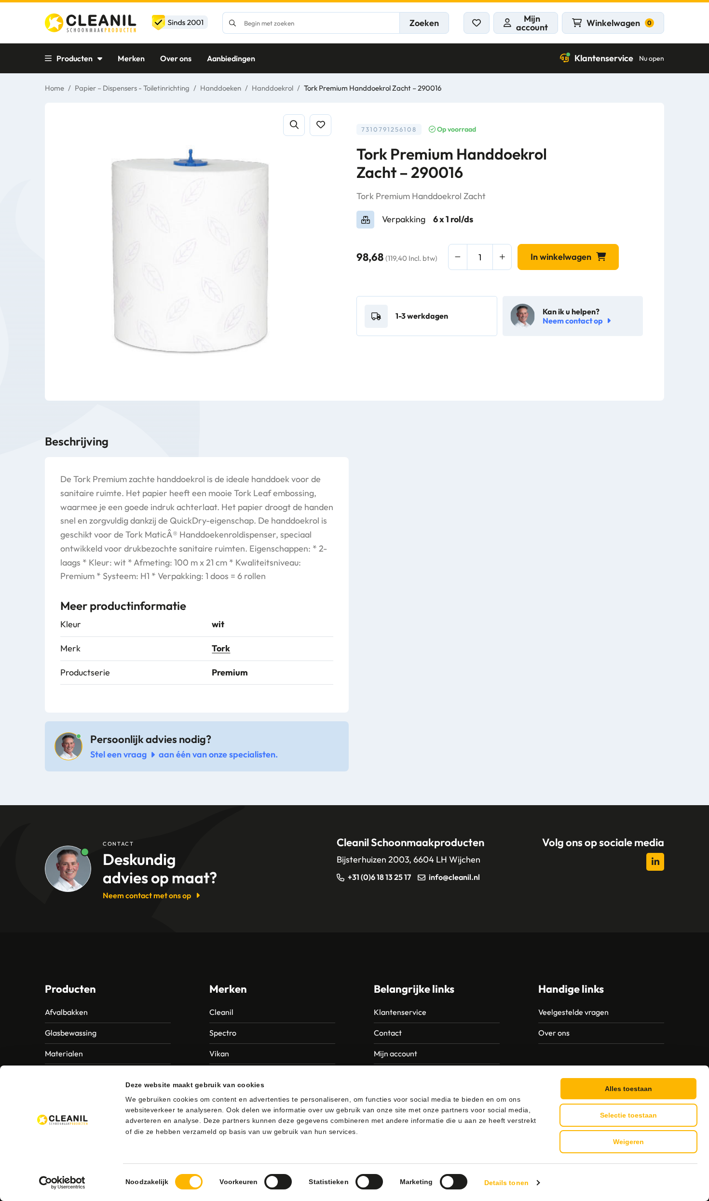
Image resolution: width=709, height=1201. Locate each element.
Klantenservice (619, 58)
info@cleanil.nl (454, 877)
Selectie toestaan (628, 1115)
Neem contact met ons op (147, 895)
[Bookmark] (320, 125)
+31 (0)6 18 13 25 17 (379, 877)
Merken (131, 58)
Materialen (64, 1053)
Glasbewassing (70, 1033)
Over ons (175, 58)
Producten (74, 58)
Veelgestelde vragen (573, 1012)
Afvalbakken (66, 1012)
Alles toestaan (628, 1089)
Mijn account (395, 1053)
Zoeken (424, 22)
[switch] (278, 1181)
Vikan (219, 1053)
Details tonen (506, 1183)
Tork (221, 648)
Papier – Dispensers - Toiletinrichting (132, 88)
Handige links (571, 989)
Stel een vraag (118, 754)
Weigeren (628, 1142)
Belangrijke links (414, 989)
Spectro (222, 1033)
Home (54, 88)
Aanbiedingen (231, 58)
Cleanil (221, 1012)
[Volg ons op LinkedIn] (655, 862)
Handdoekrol (272, 88)
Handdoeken (220, 88)
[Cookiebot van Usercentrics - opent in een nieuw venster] (62, 1182)
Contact (388, 1033)
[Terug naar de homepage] (126, 22)
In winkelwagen (561, 256)
